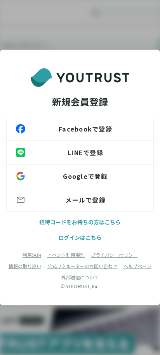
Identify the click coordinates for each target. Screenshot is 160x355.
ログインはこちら (80, 237)
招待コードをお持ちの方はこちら (80, 222)
